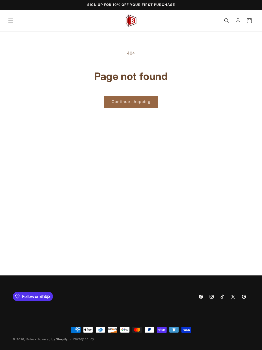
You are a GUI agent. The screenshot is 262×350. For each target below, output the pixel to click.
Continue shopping (131, 101)
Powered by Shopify (53, 339)
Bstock (31, 339)
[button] (10, 20)
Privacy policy (83, 339)
